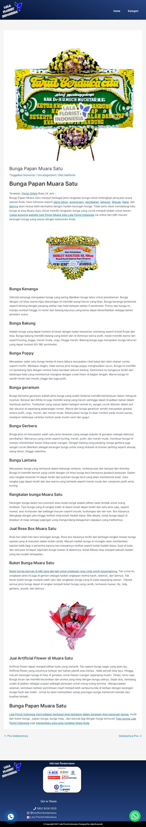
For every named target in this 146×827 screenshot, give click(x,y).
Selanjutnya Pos (130, 735)
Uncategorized (47, 175)
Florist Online (29, 193)
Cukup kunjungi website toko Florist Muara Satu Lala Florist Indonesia (51, 214)
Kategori (133, 11)
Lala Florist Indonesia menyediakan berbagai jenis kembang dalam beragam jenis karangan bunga (69, 714)
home (116, 11)
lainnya (13, 206)
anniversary (76, 201)
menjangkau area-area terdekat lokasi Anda (62, 723)
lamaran (105, 201)
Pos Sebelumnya (16, 735)
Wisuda (116, 201)
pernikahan (92, 201)
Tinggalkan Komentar (22, 175)
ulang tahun (60, 201)
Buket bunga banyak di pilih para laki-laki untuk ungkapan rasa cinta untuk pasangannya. (63, 571)
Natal (125, 201)
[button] (135, 816)
